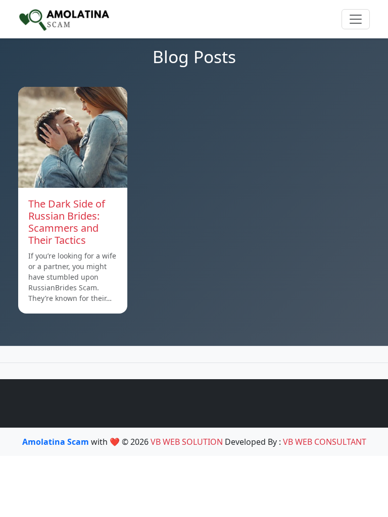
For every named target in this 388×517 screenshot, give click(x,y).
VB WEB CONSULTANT (324, 441)
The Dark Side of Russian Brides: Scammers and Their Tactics (66, 222)
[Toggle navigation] (356, 19)
